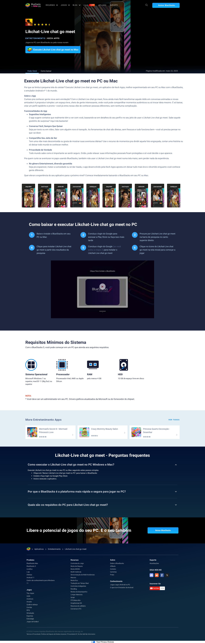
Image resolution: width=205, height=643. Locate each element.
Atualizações (154, 563)
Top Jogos (30, 593)
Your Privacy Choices (105, 642)
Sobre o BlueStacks (117, 563)
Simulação (30, 613)
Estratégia (30, 619)
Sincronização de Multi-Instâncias (83, 575)
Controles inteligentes (78, 586)
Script (73, 597)
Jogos (64, 5)
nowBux (30, 569)
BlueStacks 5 (31, 566)
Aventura (30, 599)
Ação (28, 596)
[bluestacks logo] (33, 5)
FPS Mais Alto (75, 600)
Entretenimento (35, 38)
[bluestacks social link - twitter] (167, 575)
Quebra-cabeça (32, 604)
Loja (88, 5)
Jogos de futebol (33, 622)
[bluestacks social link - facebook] (162, 575)
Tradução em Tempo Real (80, 583)
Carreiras (113, 572)
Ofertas (29, 575)
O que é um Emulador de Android (121, 587)
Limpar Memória (76, 595)
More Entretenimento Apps (43, 419)
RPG (28, 610)
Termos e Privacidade (33, 634)
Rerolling (74, 589)
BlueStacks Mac (32, 563)
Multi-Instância (76, 572)
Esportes (30, 616)
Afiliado (102, 5)
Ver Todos (174, 420)
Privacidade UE (72, 634)
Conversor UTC (76, 609)
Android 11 (30, 577)
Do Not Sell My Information (86, 634)
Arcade (29, 602)
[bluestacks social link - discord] (151, 575)
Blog (75, 5)
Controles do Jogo (77, 563)
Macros (73, 577)
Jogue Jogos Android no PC (120, 585)
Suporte (114, 5)
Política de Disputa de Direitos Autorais (53, 634)
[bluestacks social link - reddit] (157, 575)
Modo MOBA (75, 569)
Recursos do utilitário (78, 606)
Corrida (29, 607)
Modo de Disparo (77, 566)
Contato (113, 569)
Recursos (50, 5)
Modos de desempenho (79, 592)
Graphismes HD (76, 603)
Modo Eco (74, 580)
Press (112, 575)
